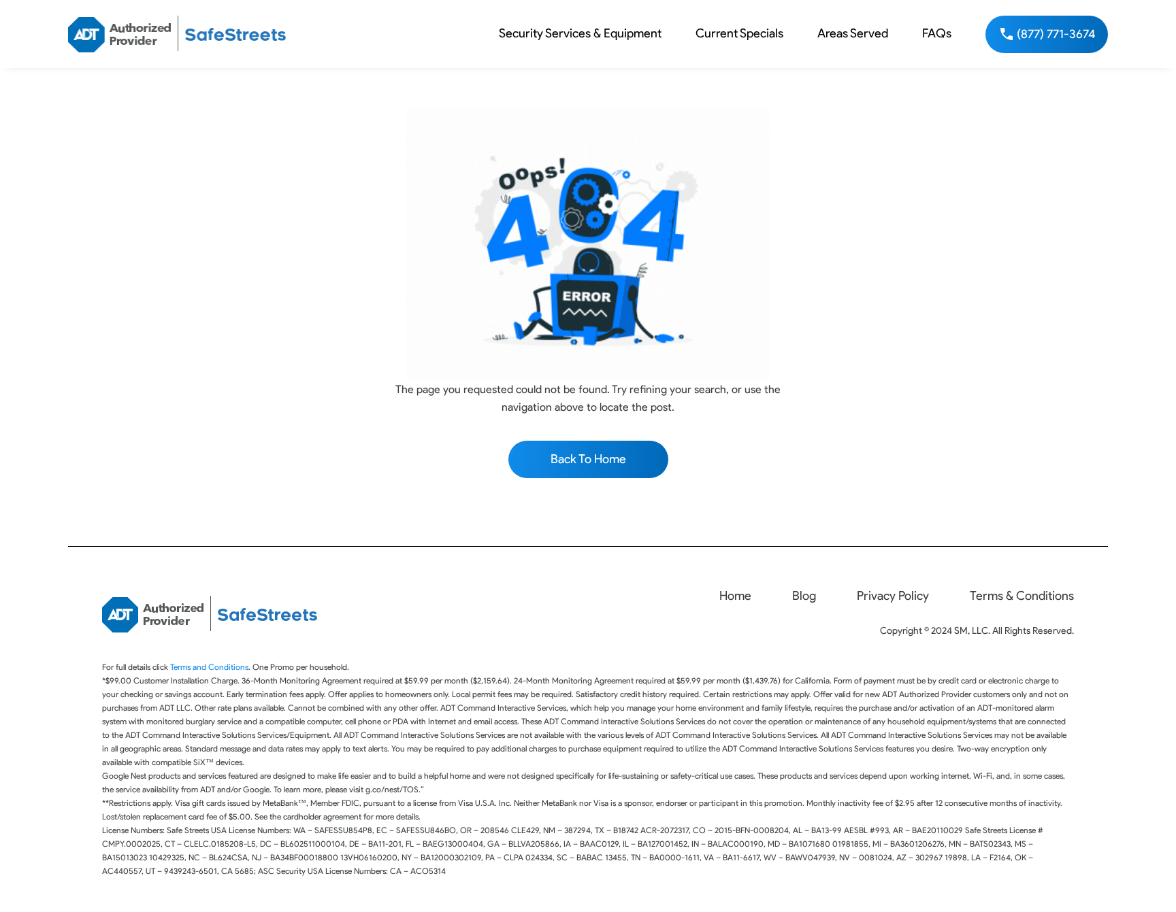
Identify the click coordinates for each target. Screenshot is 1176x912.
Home (735, 595)
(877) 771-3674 (1056, 34)
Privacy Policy (893, 595)
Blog (804, 595)
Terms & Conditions (1022, 595)
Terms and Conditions (209, 667)
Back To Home (588, 459)
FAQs (936, 33)
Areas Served (852, 33)
